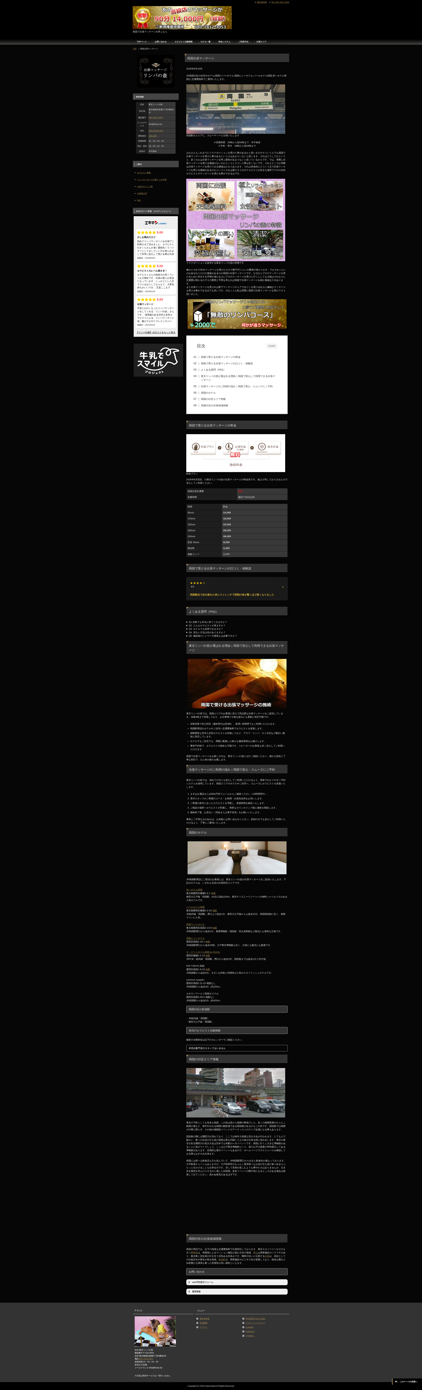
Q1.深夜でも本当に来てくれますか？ (208, 622)
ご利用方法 (243, 42)
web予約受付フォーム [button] (202, 1282)
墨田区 (194, 1252)
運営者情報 (205, 1319)
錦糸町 (222, 1259)
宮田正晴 (153, 136)
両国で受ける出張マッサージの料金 (221, 357)
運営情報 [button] (196, 1291)
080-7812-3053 (156, 117)
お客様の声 (142, 193)
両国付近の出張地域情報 (214, 405)
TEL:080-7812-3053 (280, 2)
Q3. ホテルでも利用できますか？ (206, 629)
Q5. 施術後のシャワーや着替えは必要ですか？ (213, 636)
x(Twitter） (250, 1336)
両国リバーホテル (195, 924)
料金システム (224, 42)
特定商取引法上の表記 (255, 1319)
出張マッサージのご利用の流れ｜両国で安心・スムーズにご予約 (237, 386)
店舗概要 (204, 1323)
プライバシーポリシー (255, 1323)
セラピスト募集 (144, 173)
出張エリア (261, 42)
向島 (267, 1256)
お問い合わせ (161, 42)
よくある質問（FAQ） (213, 369)
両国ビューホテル (195, 938)
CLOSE (272, 346)
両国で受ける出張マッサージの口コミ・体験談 (227, 363)
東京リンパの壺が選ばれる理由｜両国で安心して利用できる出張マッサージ (238, 378)
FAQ (139, 200)
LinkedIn (249, 1327)
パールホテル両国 (195, 907)
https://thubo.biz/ (156, 131)
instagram (250, 1331)
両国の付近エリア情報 (213, 399)
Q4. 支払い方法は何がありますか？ (207, 632)
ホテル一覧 (206, 42)
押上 (255, 1252)
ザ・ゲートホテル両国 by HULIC (203, 952)
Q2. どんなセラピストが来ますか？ (207, 625)
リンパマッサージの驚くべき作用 (152, 179)
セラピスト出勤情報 (184, 42)
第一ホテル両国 (194, 889)
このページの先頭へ (408, 1381)
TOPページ (142, 42)
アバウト (204, 1327)
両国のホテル (208, 392)
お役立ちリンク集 (145, 186)
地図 (213, 893)
